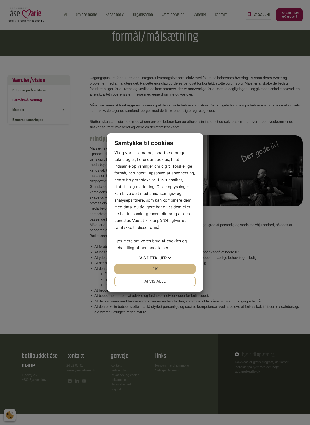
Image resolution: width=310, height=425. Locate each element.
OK (155, 268)
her (165, 247)
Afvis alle (155, 281)
